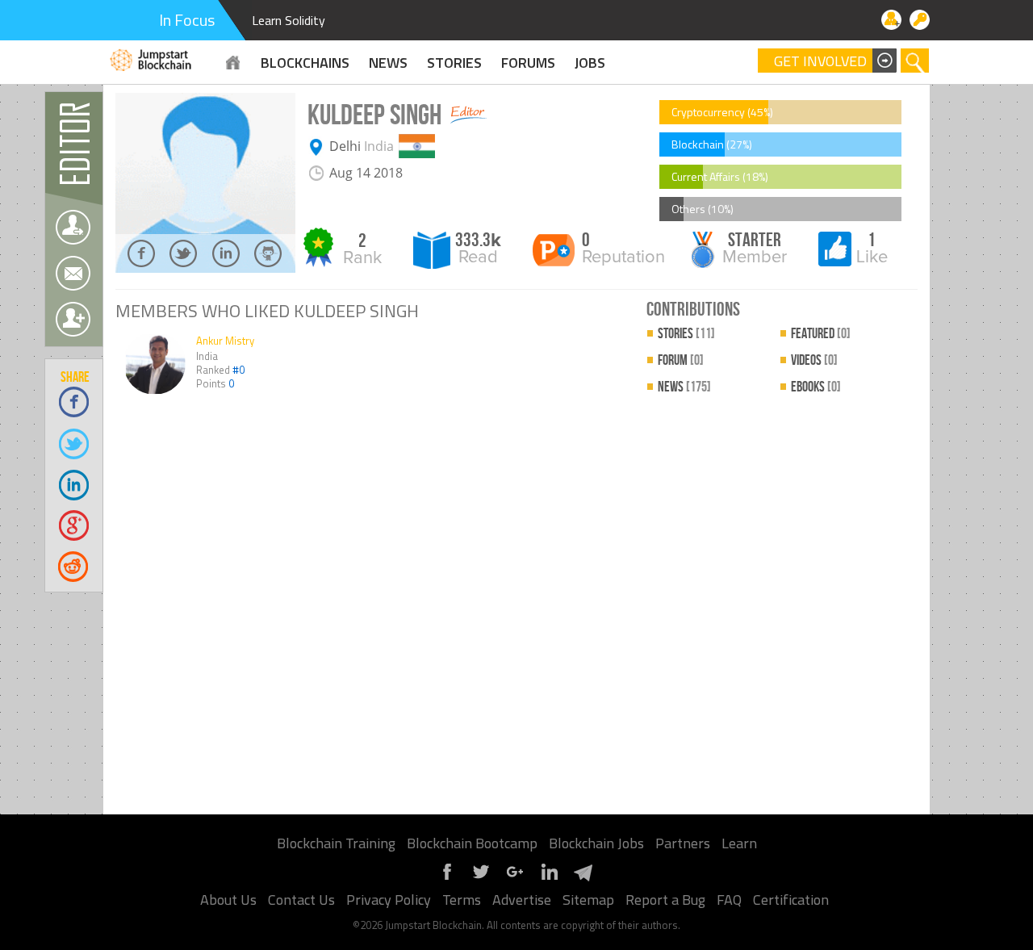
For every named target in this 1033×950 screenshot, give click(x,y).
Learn (739, 843)
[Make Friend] (72, 319)
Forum (681, 360)
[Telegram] (582, 878)
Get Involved (820, 61)
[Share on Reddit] (74, 566)
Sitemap (588, 899)
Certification (791, 899)
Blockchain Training (336, 843)
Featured (821, 333)
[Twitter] (481, 878)
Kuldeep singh (374, 115)
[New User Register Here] (891, 20)
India (379, 146)
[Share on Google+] (74, 525)
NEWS (388, 62)
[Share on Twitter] (74, 442)
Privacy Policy (388, 899)
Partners (682, 843)
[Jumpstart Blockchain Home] (233, 62)
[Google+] (515, 878)
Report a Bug (665, 899)
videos (814, 360)
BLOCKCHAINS (305, 62)
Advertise (521, 899)
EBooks (816, 387)
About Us (228, 899)
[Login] (920, 20)
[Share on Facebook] (74, 401)
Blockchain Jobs (596, 843)
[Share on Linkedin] (74, 484)
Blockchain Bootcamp (472, 843)
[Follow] (72, 227)
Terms (461, 899)
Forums (528, 62)
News (684, 387)
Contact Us (301, 899)
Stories (454, 62)
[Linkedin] (548, 878)
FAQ (729, 899)
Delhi (345, 146)
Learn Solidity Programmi (320, 20)
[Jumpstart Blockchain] (151, 57)
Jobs (590, 62)
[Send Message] (72, 273)
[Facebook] (447, 878)
